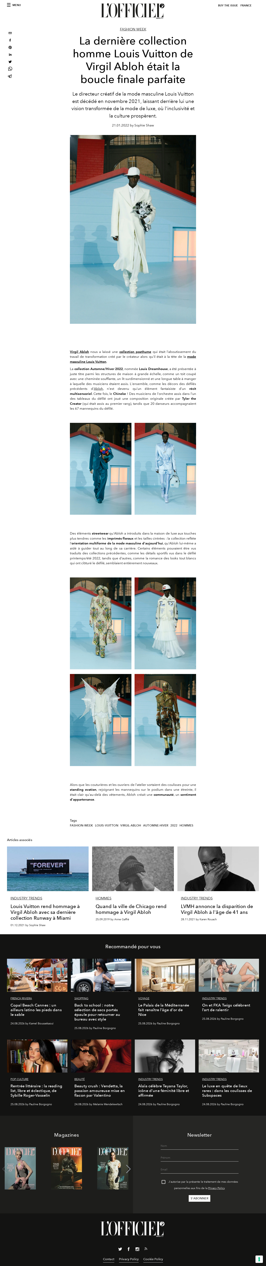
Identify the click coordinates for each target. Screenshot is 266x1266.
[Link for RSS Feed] (146, 1249)
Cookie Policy (153, 1259)
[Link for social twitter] (120, 1250)
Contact (108, 1259)
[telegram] (10, 76)
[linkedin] (10, 55)
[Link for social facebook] (129, 1250)
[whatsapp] (10, 69)
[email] (10, 33)
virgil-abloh (130, 825)
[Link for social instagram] (137, 1250)
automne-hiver (155, 825)
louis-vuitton (106, 825)
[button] (128, 1169)
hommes (186, 825)
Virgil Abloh (79, 352)
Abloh (98, 389)
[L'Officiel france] (133, 11)
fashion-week (81, 825)
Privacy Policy (216, 1188)
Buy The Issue (228, 5)
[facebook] (10, 40)
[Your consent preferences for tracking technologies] (259, 1259)
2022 (174, 825)
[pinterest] (10, 47)
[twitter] (10, 62)
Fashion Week (133, 29)
